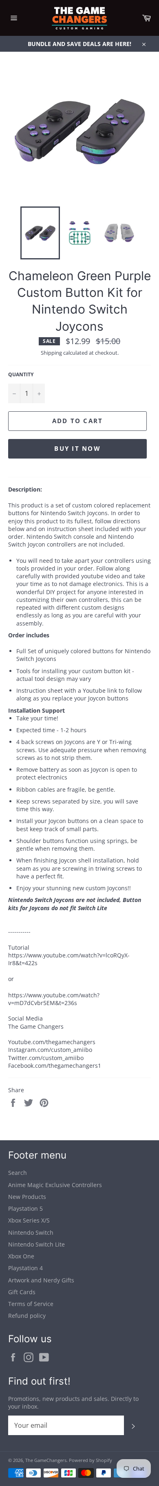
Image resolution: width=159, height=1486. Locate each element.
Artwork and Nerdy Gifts (41, 1280)
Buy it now (77, 448)
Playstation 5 (25, 1208)
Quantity (20, 374)
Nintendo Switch (30, 1232)
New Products (27, 1197)
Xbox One (21, 1256)
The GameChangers (45, 1460)
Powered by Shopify (90, 1460)
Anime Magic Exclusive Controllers (55, 1185)
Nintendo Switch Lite (36, 1244)
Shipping (51, 352)
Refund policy (27, 1315)
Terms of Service (30, 1304)
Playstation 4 (25, 1268)
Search (17, 1173)
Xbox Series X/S (29, 1220)
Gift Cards (21, 1292)
